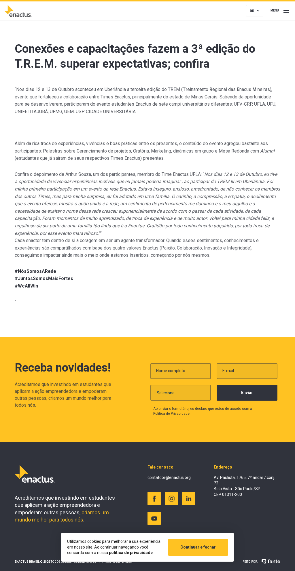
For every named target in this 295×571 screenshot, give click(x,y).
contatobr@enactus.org (169, 477)
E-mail (228, 370)
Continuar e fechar (198, 547)
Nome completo (170, 370)
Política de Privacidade (171, 414)
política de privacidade (131, 552)
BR (252, 11)
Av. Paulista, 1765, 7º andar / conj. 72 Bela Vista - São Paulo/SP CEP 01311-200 (244, 486)
